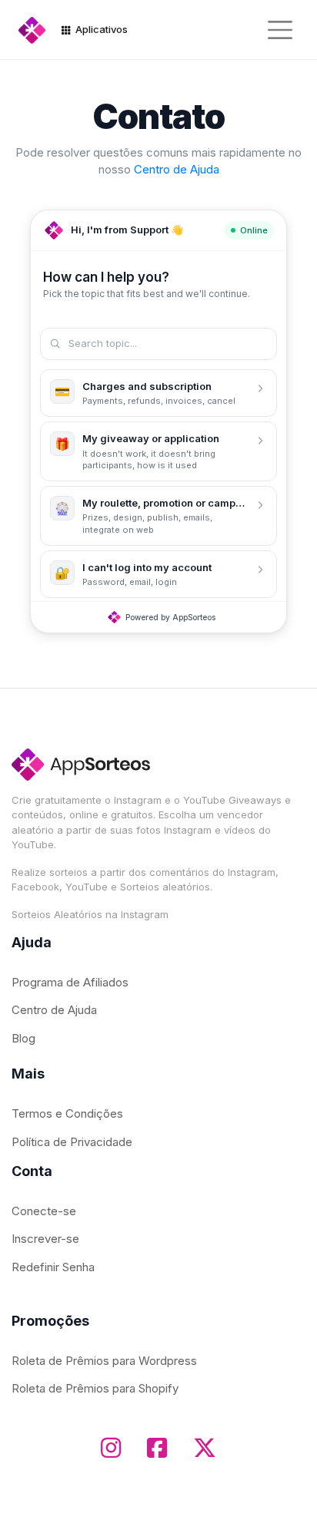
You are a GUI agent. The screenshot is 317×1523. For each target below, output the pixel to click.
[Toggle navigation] (280, 30)
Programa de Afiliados (70, 982)
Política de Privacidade (72, 1142)
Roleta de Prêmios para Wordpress (104, 1360)
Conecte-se (44, 1211)
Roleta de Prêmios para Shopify (95, 1388)
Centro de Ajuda (176, 169)
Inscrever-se (45, 1238)
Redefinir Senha (53, 1267)
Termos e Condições (67, 1113)
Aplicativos (100, 29)
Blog (23, 1038)
